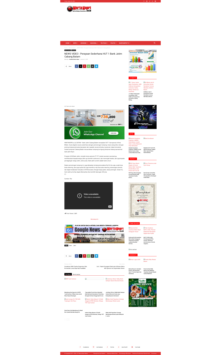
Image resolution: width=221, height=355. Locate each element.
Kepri (75, 43)
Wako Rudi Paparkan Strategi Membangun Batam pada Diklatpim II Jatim (115, 314)
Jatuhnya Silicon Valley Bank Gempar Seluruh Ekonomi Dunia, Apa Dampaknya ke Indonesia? (115, 294)
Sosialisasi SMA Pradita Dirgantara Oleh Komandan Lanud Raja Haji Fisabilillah (75, 267)
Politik (112, 43)
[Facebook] (144, 1)
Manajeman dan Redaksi (99, 353)
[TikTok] (149, 1)
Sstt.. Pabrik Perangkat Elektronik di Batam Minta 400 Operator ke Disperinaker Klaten (110, 267)
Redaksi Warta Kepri (74, 59)
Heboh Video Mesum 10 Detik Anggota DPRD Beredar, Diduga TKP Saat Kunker (94, 314)
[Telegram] (96, 66)
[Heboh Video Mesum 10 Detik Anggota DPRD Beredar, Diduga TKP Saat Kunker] (94, 304)
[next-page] (68, 319)
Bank (70, 245)
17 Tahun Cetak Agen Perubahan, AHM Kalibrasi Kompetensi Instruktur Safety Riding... (134, 97)
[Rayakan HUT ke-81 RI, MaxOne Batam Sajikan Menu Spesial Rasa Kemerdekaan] (150, 142)
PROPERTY (133, 159)
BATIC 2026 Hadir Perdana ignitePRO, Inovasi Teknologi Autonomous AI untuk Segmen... (149, 240)
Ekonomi (83, 43)
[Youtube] (155, 1)
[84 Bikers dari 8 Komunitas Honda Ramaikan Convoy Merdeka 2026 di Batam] (150, 86)
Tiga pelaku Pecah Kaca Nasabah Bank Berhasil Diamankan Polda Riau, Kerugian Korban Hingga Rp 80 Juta (94, 294)
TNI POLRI (104, 43)
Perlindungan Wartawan (125, 353)
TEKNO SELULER (134, 223)
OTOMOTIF (133, 78)
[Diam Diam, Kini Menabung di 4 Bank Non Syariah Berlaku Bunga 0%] (73, 303)
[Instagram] (146, 1)
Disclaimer (154, 353)
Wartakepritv (94, 219)
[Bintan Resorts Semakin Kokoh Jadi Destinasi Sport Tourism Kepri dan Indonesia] (135, 263)
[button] (154, 43)
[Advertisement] (125, 9)
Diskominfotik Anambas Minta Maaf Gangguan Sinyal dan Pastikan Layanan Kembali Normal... (135, 240)
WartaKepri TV (124, 43)
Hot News (68, 274)
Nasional (93, 43)
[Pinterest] (84, 66)
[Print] (92, 66)
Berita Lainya (76, 274)
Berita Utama (72, 48)
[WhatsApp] (152, 1)
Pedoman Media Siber (112, 353)
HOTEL (131, 134)
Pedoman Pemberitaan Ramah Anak (141, 353)
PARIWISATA (133, 255)
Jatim (75, 245)
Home (67, 43)
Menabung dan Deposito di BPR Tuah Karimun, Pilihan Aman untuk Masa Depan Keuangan (73, 294)
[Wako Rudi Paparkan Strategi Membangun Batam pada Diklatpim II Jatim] (115, 304)
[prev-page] (65, 319)
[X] (80, 66)
